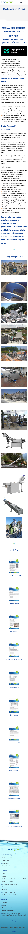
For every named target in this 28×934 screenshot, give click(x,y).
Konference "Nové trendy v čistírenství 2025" (14, 879)
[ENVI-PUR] (7, 2)
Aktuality (4, 889)
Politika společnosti (7, 881)
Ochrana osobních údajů (8, 887)
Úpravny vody (5, 860)
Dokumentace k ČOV (7, 908)
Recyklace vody (6, 863)
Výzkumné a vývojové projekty (10, 884)
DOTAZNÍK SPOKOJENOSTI (9, 892)
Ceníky (4, 905)
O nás (3, 873)
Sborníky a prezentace (8, 910)
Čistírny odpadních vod (8, 858)
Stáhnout (14, 577)
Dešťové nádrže (6, 866)
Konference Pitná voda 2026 (9, 895)
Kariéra (4, 876)
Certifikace (5, 902)
